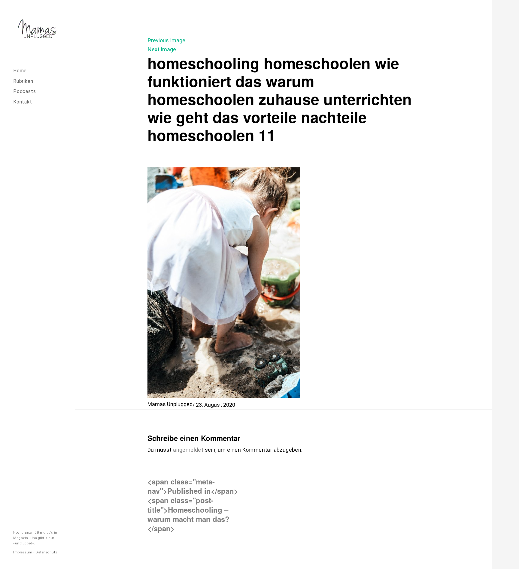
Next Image (162, 49)
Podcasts (24, 91)
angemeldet (188, 450)
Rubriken (23, 81)
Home (20, 70)
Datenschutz (46, 552)
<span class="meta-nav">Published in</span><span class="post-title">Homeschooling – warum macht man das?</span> (192, 504)
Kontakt (22, 102)
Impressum (22, 552)
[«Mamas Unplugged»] (37, 30)
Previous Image (166, 40)
